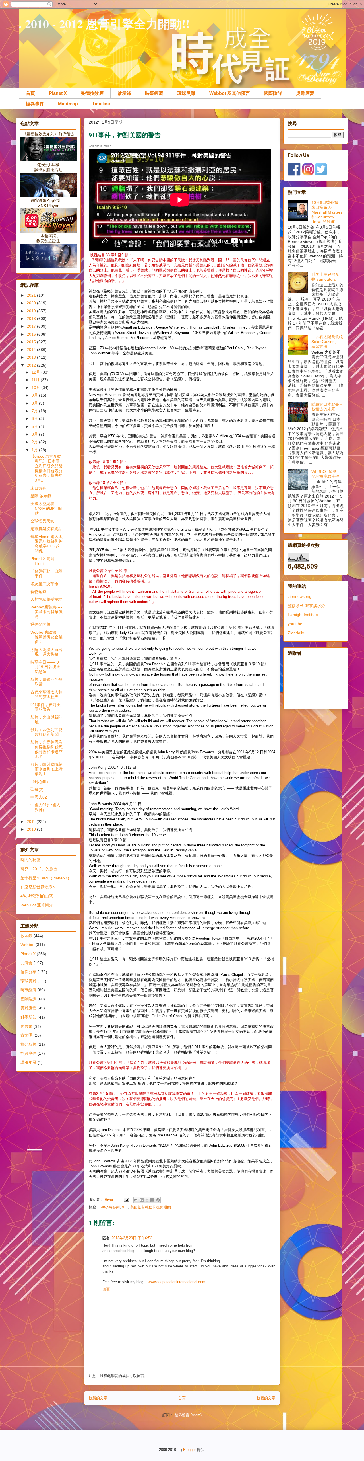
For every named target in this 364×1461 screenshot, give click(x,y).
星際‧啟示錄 (40, 496)
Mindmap (68, 103)
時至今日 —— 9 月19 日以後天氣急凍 (45, 667)
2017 (32, 326)
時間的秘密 (30, 859)
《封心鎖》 (40, 781)
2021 (32, 295)
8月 (35, 403)
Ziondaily (296, 633)
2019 (32, 311)
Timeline (101, 103)
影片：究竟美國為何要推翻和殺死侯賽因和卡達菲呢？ (46, 749)
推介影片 (28, 1044)
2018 (32, 318)
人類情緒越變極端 (46, 599)
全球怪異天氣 (42, 521)
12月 (36, 372)
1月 (35, 450)
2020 (32, 303)
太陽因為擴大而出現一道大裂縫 (46, 652)
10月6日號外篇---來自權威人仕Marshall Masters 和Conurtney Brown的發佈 (326, 212)
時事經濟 (154, 93)
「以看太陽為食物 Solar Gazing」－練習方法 (327, 342)
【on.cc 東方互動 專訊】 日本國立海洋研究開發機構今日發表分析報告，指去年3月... (46, 468)
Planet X (58, 93)
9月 (35, 395)
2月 (35, 442)
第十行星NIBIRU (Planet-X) (44, 878)
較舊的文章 (266, 1398)
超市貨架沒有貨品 (46, 528)
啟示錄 (124, 93)
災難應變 (305, 93)
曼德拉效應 (92, 93)
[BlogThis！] (141, 1200)
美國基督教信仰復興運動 (150, 1207)
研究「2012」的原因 (38, 869)
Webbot (27, 944)
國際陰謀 (273, 93)
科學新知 (28, 1017)
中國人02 (38, 797)
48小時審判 (110, 1207)
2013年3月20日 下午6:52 (131, 1238)
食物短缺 (38, 591)
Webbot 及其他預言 (229, 93)
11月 (36, 379)
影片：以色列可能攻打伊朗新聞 (46, 732)
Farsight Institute (303, 614)
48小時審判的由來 (36, 896)
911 (125, 1207)
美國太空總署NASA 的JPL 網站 (46, 508)
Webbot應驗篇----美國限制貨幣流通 (46, 612)
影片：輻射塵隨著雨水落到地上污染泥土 (46, 769)
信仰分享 (28, 972)
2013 (32, 357)
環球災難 (186, 93)
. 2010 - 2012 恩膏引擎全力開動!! (104, 23)
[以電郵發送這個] (136, 1200)
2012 (32, 365)
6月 (35, 418)
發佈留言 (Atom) (188, 1415)
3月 (35, 434)
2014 (32, 349)
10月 (36, 387)
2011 (31, 821)
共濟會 (26, 963)
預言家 (26, 1026)
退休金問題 (40, 624)
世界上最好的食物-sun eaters (325, 277)
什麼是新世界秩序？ (38, 887)
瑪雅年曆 (28, 1062)
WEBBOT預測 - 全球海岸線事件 (325, 474)
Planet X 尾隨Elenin (42, 561)
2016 (32, 334)
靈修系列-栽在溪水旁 (306, 605)
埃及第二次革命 (44, 584)
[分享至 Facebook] (152, 1200)
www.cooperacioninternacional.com (176, 1282)
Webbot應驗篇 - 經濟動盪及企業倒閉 (46, 637)
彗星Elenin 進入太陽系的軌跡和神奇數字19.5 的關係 (46, 543)
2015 (32, 342)
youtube (295, 623)
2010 (32, 829)
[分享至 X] (147, 1200)
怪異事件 (35, 103)
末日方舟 (38, 488)
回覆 (106, 1289)
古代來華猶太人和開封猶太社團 (46, 694)
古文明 (26, 1035)
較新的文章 (98, 1398)
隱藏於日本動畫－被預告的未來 (327, 406)
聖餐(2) (37, 789)
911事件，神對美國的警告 (45, 707)
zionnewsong (299, 596)
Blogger (189, 1450)
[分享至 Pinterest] (158, 1200)
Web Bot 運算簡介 (36, 905)
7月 (35, 411)
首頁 (30, 93)
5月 (35, 426)
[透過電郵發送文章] (126, 1199)
